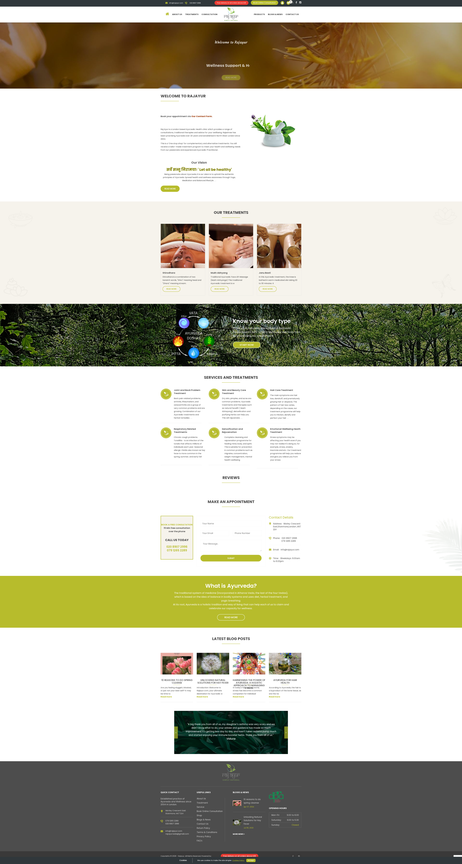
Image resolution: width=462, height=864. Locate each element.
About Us (177, 14)
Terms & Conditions (207, 832)
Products (259, 14)
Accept (251, 860)
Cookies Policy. (238, 860)
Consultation (209, 14)
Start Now (247, 345)
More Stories (296, 703)
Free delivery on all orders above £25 (231, 3)
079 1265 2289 (177, 550)
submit (231, 558)
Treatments (192, 14)
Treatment (202, 802)
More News (238, 834)
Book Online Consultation (264, 2)
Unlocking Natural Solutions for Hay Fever (253, 820)
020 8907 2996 (176, 547)
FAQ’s (199, 840)
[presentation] (176, 732)
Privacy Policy (204, 836)
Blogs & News (275, 14)
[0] (288, 2)
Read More (231, 74)
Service (200, 807)
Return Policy (203, 828)
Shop (199, 815)
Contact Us (292, 14)
